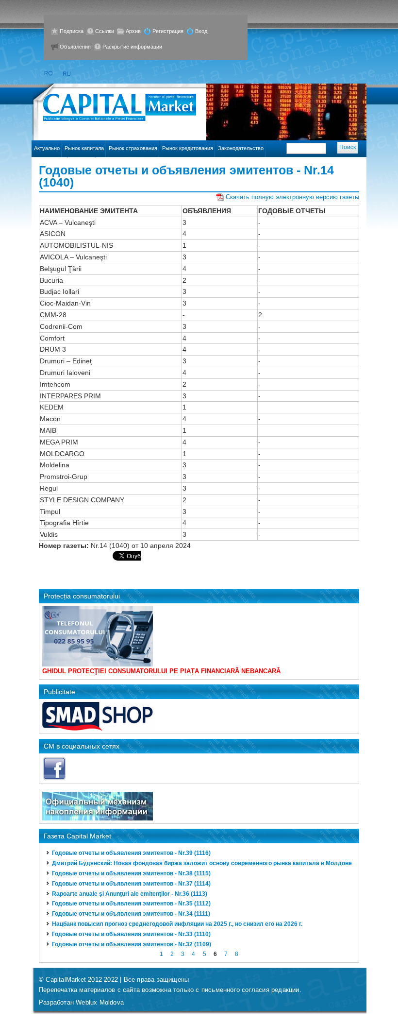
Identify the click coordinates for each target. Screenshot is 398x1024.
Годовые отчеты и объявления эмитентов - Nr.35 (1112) (131, 903)
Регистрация (167, 31)
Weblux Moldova (100, 1002)
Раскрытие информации (132, 47)
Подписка (71, 31)
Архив (133, 31)
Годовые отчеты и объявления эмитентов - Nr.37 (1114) (131, 883)
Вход (201, 31)
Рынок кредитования (187, 148)
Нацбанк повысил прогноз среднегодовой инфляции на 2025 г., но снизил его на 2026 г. (177, 924)
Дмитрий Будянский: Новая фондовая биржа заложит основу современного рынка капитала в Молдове (202, 863)
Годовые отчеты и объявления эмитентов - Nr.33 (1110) (131, 934)
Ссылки (104, 31)
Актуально (47, 148)
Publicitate (59, 692)
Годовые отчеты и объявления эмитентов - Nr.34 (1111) (131, 913)
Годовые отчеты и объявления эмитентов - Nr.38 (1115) (131, 873)
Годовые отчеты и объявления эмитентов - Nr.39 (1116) (131, 853)
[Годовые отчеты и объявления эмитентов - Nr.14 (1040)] (67, 73)
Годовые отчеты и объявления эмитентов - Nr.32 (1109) (131, 944)
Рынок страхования (133, 148)
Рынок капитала (84, 148)
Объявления (75, 47)
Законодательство (241, 148)
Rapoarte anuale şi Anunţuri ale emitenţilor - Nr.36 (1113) (129, 893)
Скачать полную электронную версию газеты (292, 197)
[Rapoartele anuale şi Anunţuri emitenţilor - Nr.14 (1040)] (48, 73)
